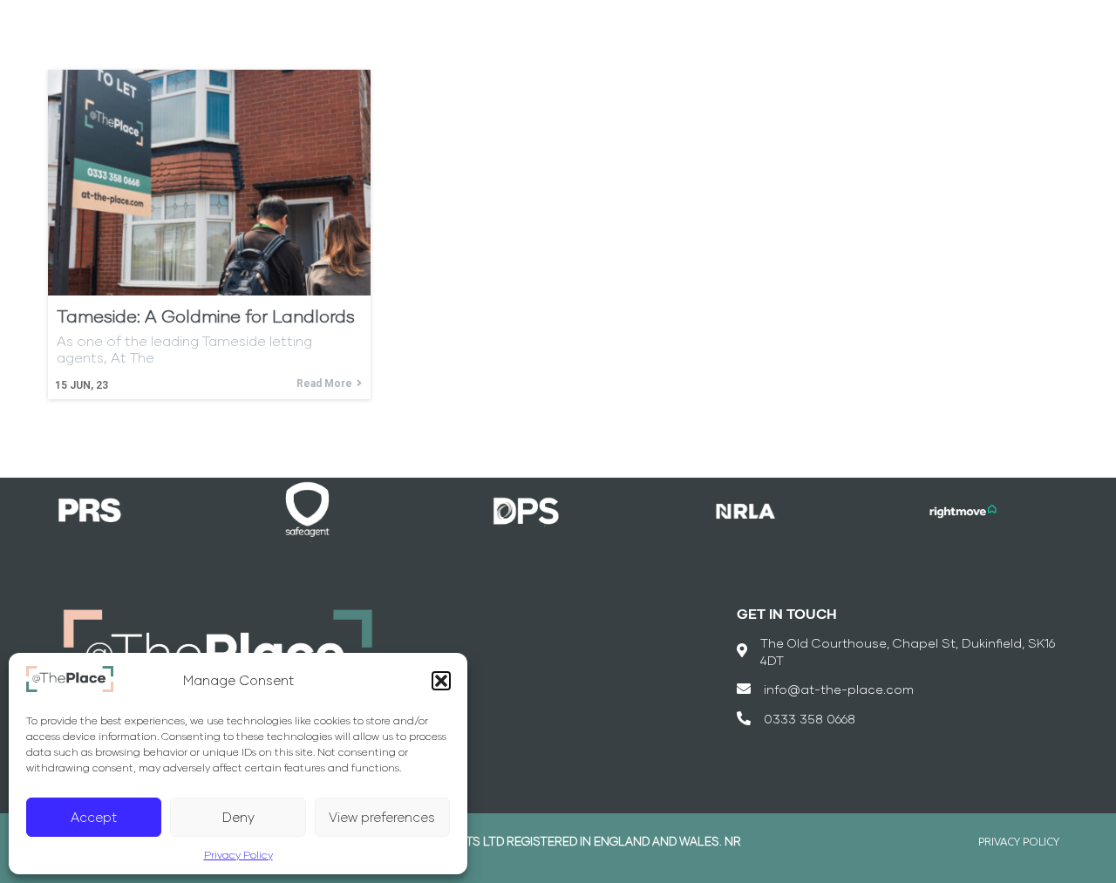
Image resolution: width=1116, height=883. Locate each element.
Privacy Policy (238, 854)
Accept (94, 817)
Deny (238, 817)
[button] (441, 680)
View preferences (382, 817)
